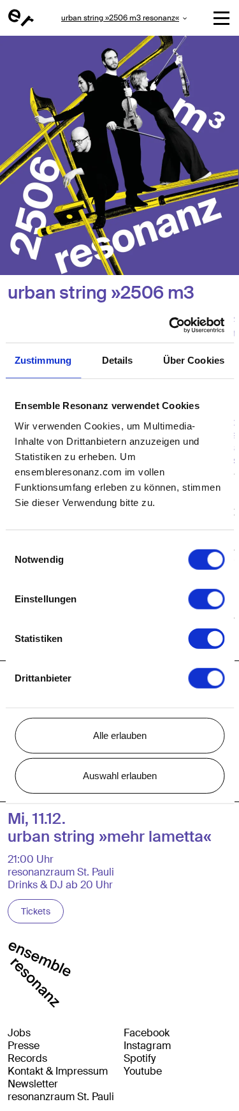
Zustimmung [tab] (43, 360)
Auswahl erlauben (120, 775)
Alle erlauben (120, 734)
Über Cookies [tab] (193, 360)
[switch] (206, 598)
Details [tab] (117, 360)
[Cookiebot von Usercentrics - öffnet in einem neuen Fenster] (170, 325)
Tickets (35, 911)
